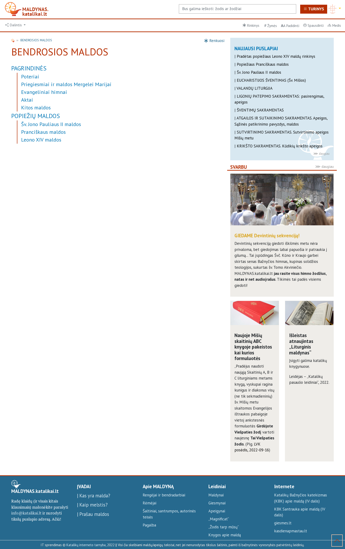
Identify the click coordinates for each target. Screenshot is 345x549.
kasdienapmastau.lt (290, 531)
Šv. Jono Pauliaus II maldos (51, 124)
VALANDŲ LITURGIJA (254, 88)
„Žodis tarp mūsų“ (223, 527)
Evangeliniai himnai (44, 92)
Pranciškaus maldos (43, 132)
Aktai (27, 99)
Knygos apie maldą (224, 534)
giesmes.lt (282, 523)
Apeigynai (216, 511)
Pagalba (149, 525)
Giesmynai (217, 503)
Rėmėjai (149, 503)
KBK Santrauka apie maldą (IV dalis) (299, 512)
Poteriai (30, 76)
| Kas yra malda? (93, 495)
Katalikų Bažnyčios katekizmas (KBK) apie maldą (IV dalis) (300, 498)
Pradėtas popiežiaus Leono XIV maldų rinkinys (276, 56)
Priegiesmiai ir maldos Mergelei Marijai (66, 84)
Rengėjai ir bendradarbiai (164, 495)
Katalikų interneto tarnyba (86, 545)
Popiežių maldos (35, 116)
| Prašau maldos (93, 514)
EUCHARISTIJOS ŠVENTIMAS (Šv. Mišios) (271, 80)
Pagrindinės (28, 68)
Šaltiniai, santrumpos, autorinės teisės (169, 514)
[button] (15, 25)
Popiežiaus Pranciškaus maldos (263, 64)
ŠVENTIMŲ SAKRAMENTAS (260, 110)
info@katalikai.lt (26, 513)
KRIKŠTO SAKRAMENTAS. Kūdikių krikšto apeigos (279, 146)
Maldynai (216, 495)
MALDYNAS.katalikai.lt (35, 491)
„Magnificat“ (218, 519)
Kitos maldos (36, 107)
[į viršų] (337, 541)
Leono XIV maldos (41, 139)
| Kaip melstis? (92, 505)
